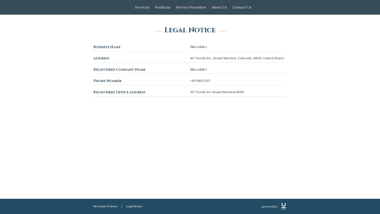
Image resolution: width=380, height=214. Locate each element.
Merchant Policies (105, 206)
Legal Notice (134, 206)
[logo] (284, 206)
